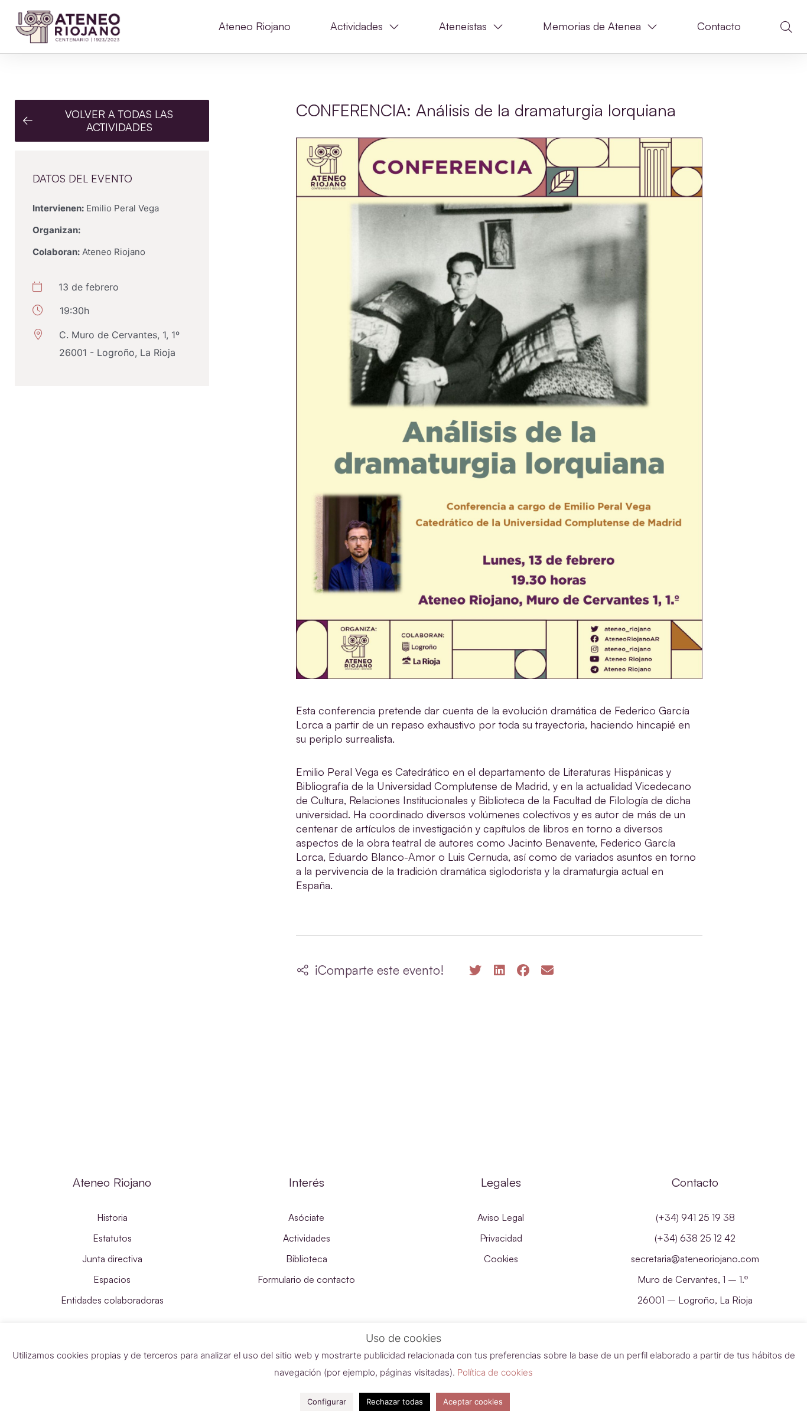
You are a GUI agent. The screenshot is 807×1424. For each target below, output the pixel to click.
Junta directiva (112, 1259)
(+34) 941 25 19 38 (695, 1217)
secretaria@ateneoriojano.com (695, 1259)
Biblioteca (306, 1259)
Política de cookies (495, 1372)
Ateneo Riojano (255, 26)
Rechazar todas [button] (394, 1401)
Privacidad (501, 1238)
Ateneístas (463, 26)
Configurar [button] (326, 1401)
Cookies (501, 1259)
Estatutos (112, 1238)
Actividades (356, 26)
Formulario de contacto (306, 1279)
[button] (786, 27)
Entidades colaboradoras (112, 1300)
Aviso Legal (500, 1217)
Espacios (112, 1279)
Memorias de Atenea (592, 26)
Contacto (719, 26)
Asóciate (306, 1217)
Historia (112, 1217)
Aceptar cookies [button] (473, 1401)
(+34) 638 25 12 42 (695, 1238)
